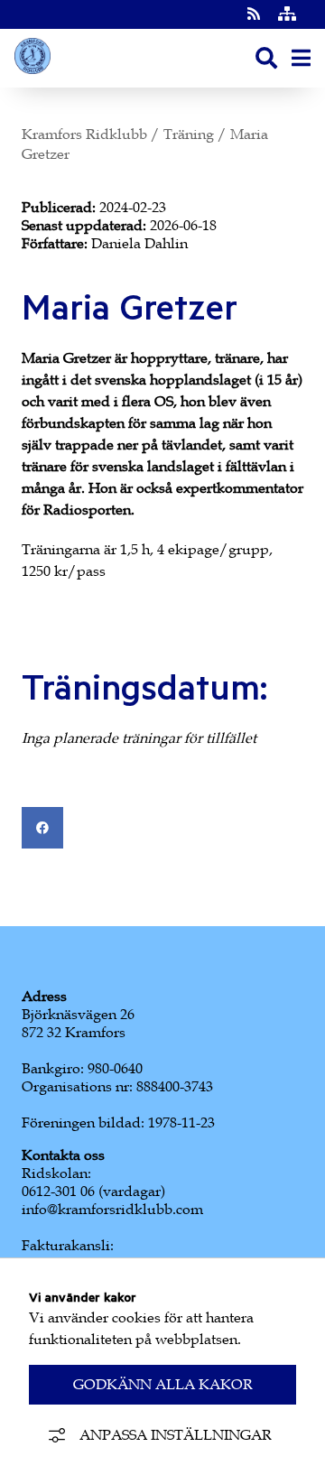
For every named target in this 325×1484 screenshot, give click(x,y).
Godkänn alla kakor (163, 1385)
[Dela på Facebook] (42, 828)
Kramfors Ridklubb (84, 134)
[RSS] (255, 14)
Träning (188, 134)
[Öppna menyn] (301, 58)
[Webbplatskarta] (287, 14)
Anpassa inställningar (175, 1435)
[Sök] (266, 58)
